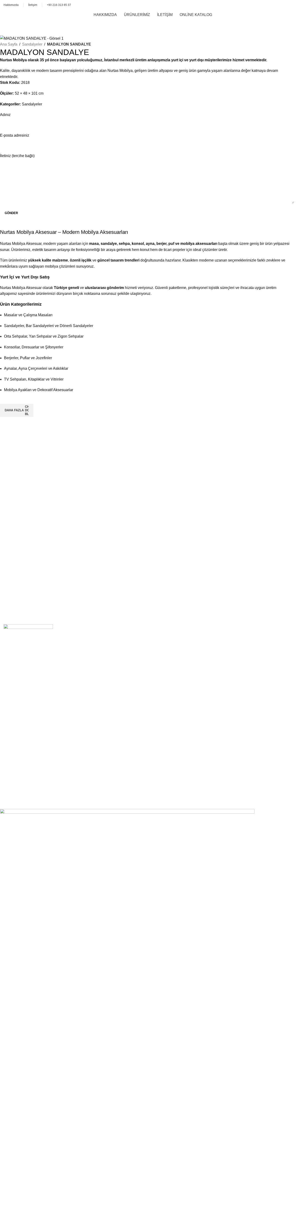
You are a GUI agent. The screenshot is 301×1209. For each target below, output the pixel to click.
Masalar (14, 681)
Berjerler (15, 698)
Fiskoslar (15, 743)
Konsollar (16, 689)
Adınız (5, 115)
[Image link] (28, 636)
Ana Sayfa (8, 44)
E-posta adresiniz (14, 135)
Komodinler (17, 718)
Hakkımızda (17, 764)
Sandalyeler (32, 44)
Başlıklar (15, 735)
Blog (11, 789)
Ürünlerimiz (17, 781)
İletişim (13, 772)
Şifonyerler (17, 727)
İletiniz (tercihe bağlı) (17, 156)
